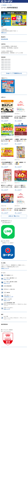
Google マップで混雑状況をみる (14, 73)
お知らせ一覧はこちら (14, 216)
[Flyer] (8, 86)
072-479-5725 (4, 39)
